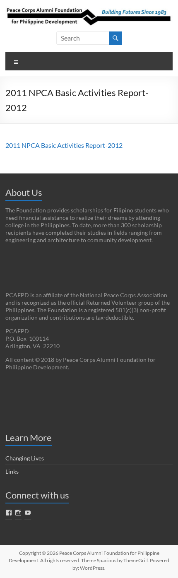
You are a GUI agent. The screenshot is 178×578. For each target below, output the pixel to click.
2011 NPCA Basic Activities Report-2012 (64, 145)
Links (12, 471)
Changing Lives (24, 458)
